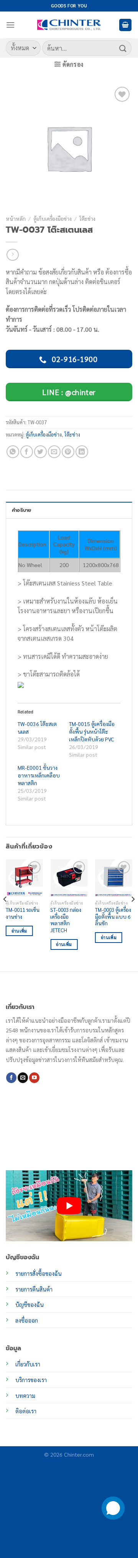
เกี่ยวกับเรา (27, 1364)
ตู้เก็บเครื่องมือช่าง (52, 218)
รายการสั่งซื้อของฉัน (38, 1273)
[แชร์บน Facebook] (26, 451)
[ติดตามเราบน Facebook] (11, 1077)
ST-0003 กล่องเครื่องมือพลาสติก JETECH (65, 919)
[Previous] (5, 914)
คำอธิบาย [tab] (21, 510)
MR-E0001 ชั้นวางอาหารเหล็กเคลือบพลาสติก (39, 775)
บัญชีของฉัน (29, 1304)
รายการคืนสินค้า (34, 1289)
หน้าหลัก (16, 218)
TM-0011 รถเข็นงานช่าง (22, 913)
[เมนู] (10, 24)
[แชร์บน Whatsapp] (13, 451)
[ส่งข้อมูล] (123, 47)
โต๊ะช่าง (87, 218)
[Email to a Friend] (54, 451)
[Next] (132, 914)
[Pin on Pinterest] (68, 451)
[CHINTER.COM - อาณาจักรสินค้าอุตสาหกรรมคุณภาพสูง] (69, 25)
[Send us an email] (23, 1077)
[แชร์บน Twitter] (40, 451)
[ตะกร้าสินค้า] (125, 25)
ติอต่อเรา (25, 1410)
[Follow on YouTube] (34, 1077)
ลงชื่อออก (26, 1320)
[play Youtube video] (69, 1206)
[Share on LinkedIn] (82, 451)
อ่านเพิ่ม (19, 931)
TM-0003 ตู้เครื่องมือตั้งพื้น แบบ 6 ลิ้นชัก (113, 916)
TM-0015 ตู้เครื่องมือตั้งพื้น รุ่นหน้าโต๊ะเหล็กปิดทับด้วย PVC (92, 731)
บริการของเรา (31, 1379)
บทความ (25, 1395)
